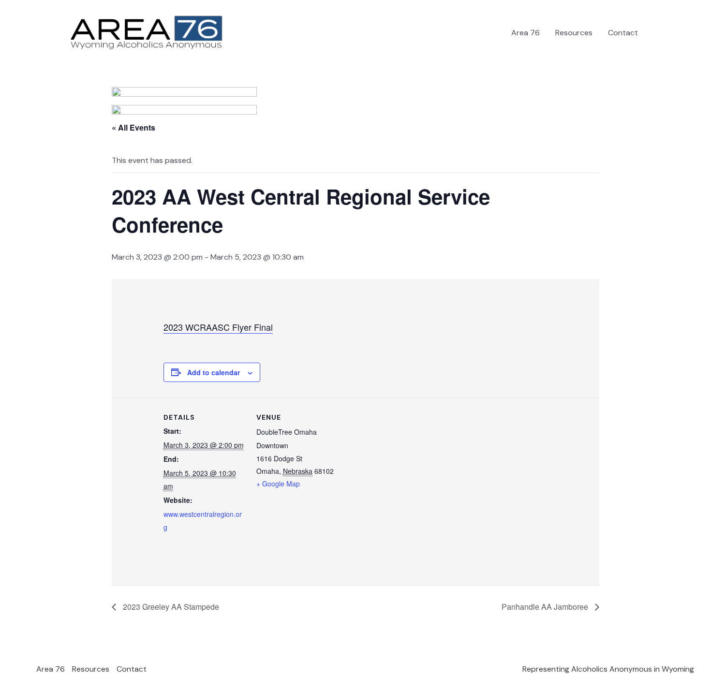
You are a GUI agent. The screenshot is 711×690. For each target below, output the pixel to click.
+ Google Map (278, 483)
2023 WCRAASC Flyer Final (218, 327)
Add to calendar (213, 372)
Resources (573, 33)
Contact (623, 33)
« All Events (133, 127)
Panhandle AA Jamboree (546, 606)
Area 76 (525, 33)
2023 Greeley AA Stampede (170, 606)
